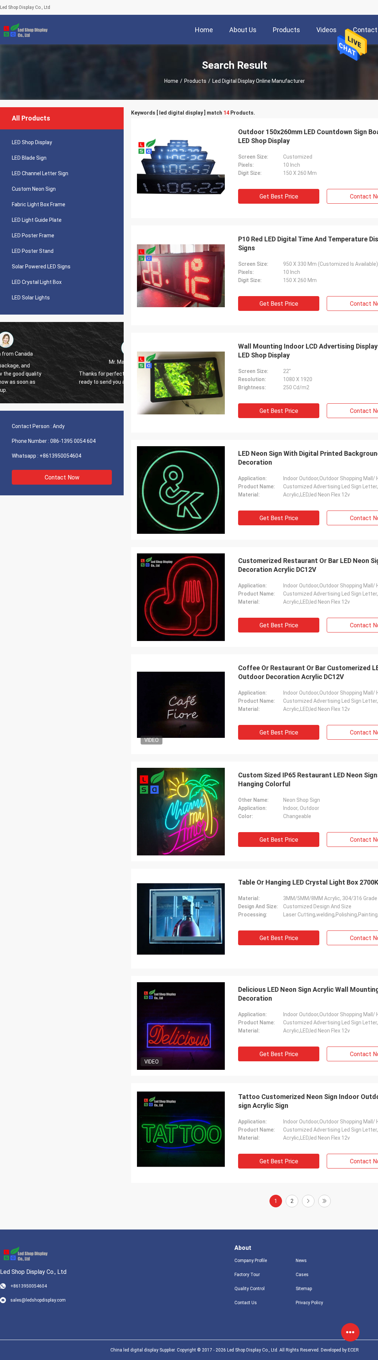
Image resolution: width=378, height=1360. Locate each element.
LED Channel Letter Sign (40, 173)
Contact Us (245, 1302)
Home (171, 81)
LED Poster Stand (33, 251)
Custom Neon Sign (34, 189)
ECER (353, 1350)
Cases (302, 1274)
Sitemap (304, 1288)
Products (195, 81)
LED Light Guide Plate (37, 220)
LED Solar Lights (31, 298)
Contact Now (62, 477)
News (301, 1260)
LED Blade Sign (29, 158)
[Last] (324, 1201)
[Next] (308, 1201)
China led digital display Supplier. (143, 1350)
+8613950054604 (60, 456)
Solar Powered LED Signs (41, 266)
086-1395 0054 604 (73, 441)
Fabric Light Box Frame (38, 204)
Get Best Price (279, 196)
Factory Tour (247, 1274)
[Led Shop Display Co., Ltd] (24, 30)
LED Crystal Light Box (37, 282)
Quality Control (249, 1288)
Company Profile (250, 1260)
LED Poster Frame (33, 235)
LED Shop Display (32, 142)
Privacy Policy (309, 1302)
